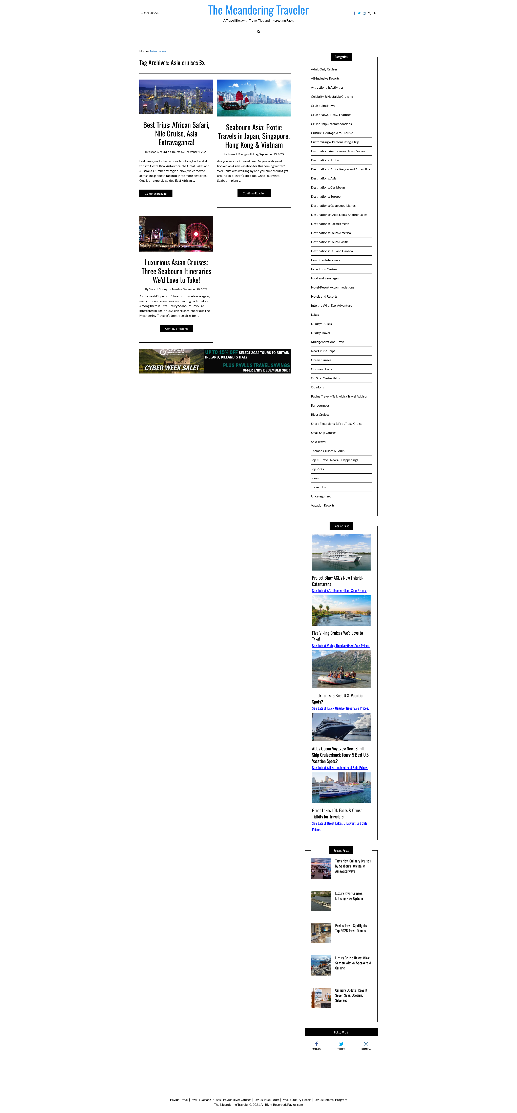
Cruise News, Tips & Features (331, 114)
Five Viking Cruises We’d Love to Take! (337, 635)
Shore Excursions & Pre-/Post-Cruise (336, 423)
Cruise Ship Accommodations (331, 124)
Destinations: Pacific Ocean (330, 224)
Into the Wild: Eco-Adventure (331, 305)
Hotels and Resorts (324, 296)
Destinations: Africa (325, 160)
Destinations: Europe (325, 196)
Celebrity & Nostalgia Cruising (332, 96)
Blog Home (150, 13)
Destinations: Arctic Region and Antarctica (340, 169)
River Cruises (320, 414)
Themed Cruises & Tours (328, 451)
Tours (315, 478)
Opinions (317, 387)
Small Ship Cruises (323, 432)
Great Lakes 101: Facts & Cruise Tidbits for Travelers (337, 813)
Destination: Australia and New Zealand (339, 151)
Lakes (315, 314)
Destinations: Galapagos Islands (333, 205)
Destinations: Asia (323, 178)
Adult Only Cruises (324, 69)
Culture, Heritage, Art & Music (332, 133)
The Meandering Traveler (258, 9)
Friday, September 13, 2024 (267, 154)
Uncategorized (321, 496)
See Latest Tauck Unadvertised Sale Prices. (340, 708)
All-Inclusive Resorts (325, 78)
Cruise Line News (323, 105)
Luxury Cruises (321, 323)
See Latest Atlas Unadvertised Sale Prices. (340, 767)
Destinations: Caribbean (328, 187)
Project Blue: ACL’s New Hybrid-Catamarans (337, 580)
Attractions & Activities (327, 87)
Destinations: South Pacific (329, 242)
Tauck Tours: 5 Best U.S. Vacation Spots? (338, 698)
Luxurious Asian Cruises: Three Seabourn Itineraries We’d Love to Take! (176, 271)
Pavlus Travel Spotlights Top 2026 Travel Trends (351, 928)
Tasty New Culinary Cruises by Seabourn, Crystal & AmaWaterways (353, 866)
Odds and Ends (321, 369)
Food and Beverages (325, 278)
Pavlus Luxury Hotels (296, 1099)
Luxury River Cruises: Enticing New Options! (349, 896)
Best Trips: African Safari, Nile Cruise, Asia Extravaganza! (176, 133)
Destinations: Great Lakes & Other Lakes (339, 214)
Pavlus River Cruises (237, 1099)
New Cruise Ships (323, 351)
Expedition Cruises (324, 269)
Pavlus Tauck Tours (266, 1099)
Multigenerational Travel (328, 342)
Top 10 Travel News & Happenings (334, 460)
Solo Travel (318, 442)
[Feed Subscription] (202, 62)
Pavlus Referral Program (330, 1099)
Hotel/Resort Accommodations (332, 287)
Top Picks (317, 469)
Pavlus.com (295, 1104)
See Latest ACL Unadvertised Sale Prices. (339, 590)
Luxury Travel (320, 333)
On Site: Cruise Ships (325, 378)
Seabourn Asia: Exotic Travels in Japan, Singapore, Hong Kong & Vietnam (254, 136)
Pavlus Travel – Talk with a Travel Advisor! (340, 396)
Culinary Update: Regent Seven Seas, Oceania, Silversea (351, 995)
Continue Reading (156, 193)
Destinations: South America (331, 233)
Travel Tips (318, 487)
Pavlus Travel (179, 1099)
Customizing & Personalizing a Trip (335, 142)
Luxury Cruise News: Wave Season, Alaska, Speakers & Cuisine (353, 962)
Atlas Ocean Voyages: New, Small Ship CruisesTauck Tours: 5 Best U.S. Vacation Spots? (340, 754)
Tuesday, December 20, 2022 (189, 289)
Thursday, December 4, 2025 (189, 151)
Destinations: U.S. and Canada (332, 251)
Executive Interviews (325, 260)
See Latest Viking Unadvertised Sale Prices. (341, 645)
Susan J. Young (158, 151)
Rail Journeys (320, 405)
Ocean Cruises (321, 360)
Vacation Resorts (323, 505)
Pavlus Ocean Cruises (206, 1099)
